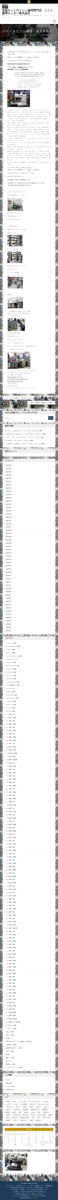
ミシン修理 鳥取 (10, 1009)
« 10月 (15, 1144)
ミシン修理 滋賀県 (11, 908)
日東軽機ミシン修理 (11, 1045)
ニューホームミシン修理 (12, 698)
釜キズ (33, 1117)
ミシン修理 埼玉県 (11, 766)
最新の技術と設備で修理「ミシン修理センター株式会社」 (30, 1193)
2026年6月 (8, 472)
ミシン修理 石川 (10, 918)
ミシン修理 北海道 (11, 740)
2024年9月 (8, 540)
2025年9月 (8, 501)
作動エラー (18, 1107)
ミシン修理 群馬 (10, 957)
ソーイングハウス (10, 688)
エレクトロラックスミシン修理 (14, 656)
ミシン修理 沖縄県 (11, 902)
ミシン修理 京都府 (11, 724)
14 (22, 1138)
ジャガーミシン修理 (11, 672)
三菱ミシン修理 (10, 1032)
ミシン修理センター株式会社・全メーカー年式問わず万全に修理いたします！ (29, 1189)
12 (8, 1138)
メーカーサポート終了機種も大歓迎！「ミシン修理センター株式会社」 (30, 1195)
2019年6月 (8, 592)
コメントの (10, 1086)
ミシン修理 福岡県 (11, 941)
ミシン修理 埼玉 (10, 763)
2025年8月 (8, 504)
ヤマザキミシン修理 (11, 1025)
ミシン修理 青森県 (11, 986)
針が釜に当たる (23, 1120)
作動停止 (25, 1107)
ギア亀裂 (8, 1101)
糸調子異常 (8, 1115)
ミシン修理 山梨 (10, 821)
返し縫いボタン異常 (42, 1115)
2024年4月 (8, 556)
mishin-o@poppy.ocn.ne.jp (14, 377)
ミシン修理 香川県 (11, 999)
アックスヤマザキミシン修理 (13, 646)
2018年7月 (8, 621)
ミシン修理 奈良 (10, 782)
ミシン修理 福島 (10, 944)
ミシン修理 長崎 (10, 970)
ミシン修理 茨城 (10, 964)
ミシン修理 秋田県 (11, 954)
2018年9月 (8, 614)
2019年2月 (8, 598)
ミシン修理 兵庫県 (11, 737)
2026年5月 (8, 475)
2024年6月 (8, 549)
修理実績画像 (49, 1185)
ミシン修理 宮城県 (11, 792)
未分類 (7, 1054)
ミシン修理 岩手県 (11, 844)
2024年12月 (9, 530)
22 (29, 1140)
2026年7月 (8, 468)
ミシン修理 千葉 (10, 743)
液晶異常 (14, 1112)
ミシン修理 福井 (10, 931)
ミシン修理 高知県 (11, 1006)
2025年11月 (8, 494)
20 (15, 1140)
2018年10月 (8, 611)
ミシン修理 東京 (10, 886)
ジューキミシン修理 (11, 678)
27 (15, 1142)
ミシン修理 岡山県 (11, 837)
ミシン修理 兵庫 (10, 734)
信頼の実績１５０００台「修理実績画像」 (18, 69)
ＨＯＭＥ (47, 1187)
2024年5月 (8, 553)
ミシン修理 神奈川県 (11, 928)
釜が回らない (15, 1117)
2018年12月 (8, 604)
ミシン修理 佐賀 (10, 727)
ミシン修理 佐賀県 (11, 730)
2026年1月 (8, 488)
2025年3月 (8, 520)
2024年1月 (8, 566)
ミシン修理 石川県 (11, 921)
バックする (8, 1104)
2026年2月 (8, 485)
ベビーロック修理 (10, 708)
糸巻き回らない (46, 1112)
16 (35, 1138)
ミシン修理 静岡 (10, 989)
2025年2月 (8, 523)
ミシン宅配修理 (23, 1104)
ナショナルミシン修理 (11, 695)
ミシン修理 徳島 (10, 860)
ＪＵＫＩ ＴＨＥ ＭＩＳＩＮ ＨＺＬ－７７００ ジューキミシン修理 (24, 437)
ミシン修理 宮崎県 (11, 798)
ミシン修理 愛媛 (10, 866)
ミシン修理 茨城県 (11, 967)
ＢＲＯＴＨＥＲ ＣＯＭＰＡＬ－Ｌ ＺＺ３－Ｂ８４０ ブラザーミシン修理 (25, 434)
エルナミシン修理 (10, 653)
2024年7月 (8, 546)
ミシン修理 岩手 (10, 840)
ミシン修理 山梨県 (11, 824)
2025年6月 (8, 511)
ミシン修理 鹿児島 (11, 1015)
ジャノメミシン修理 (34, 52)
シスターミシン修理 (11, 662)
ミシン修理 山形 (10, 815)
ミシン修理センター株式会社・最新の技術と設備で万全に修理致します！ (29, 1191)
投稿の (9, 1083)
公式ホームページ (10, 1185)
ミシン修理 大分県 (11, 772)
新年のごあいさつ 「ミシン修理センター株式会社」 (19, 1041)
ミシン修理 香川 (10, 996)
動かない (46, 1107)
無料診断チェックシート (22, 1185)
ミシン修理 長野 (10, 976)
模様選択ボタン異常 (35, 1109)
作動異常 (31, 1107)
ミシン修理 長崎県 (11, 973)
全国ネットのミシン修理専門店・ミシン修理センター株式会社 (27, 11)
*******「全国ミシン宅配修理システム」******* (20, 67)
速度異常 (50, 1115)
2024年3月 (8, 559)
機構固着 (8, 1112)
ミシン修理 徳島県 (11, 863)
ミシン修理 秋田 (10, 951)
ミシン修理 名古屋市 (11, 753)
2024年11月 (8, 533)
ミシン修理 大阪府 (11, 779)
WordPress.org (10, 1089)
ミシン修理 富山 (10, 802)
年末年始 (8, 1038)
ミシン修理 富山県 (11, 805)
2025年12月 (9, 491)
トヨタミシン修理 (10, 691)
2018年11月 (8, 608)
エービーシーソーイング (12, 659)
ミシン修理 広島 (10, 853)
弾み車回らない (17, 1109)
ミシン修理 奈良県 (11, 785)
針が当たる (15, 1120)
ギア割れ (14, 1101)
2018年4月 (8, 630)
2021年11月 (8, 579)
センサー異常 (45, 1101)
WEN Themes (34, 1198)
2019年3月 (8, 595)
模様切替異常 (26, 1109)
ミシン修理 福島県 (11, 947)
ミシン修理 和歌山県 (11, 759)
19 (8, 1140)
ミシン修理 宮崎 (10, 795)
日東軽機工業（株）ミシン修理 (14, 1048)
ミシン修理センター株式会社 (13, 1022)
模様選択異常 (45, 1109)
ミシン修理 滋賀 (10, 905)
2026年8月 (8, 465)
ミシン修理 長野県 (11, 980)
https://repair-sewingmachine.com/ (18, 64)
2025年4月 (8, 517)
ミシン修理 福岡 (10, 938)
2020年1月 (8, 585)
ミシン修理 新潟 (10, 879)
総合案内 (22, 1187)
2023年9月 (8, 575)
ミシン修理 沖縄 (10, 899)
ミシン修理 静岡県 (11, 993)
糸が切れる (26, 1112)
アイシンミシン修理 (11, 643)
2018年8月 (8, 617)
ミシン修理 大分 (10, 769)
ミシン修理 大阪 (44, 52)
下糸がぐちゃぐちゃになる (43, 1104)
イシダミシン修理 (10, 649)
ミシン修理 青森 (10, 983)
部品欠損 (8, 1117)
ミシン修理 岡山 (10, 834)
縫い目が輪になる (16, 1115)
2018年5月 (8, 627)
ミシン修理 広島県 (11, 857)
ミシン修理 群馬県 (11, 960)
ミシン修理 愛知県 (11, 876)
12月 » (43, 1144)
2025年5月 (8, 514)
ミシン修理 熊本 (10, 912)
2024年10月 (9, 536)
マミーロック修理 (10, 711)
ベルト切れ (15, 1104)
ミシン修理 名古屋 (11, 750)
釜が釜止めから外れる (24, 1117)
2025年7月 (8, 507)
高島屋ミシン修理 (10, 1064)
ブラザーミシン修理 (11, 704)
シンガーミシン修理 (11, 669)
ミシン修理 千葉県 (11, 747)
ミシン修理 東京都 (11, 889)
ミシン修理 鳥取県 (11, 1012)
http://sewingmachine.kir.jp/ (15, 381)
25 (49, 1140)
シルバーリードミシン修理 (12, 666)
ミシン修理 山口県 (11, 811)
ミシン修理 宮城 (10, 789)
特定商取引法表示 (38, 1187)
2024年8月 (8, 543)
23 (35, 1140)
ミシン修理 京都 (10, 721)
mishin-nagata (22, 52)
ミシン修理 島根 (10, 847)
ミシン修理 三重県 (11, 717)
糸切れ (39, 1112)
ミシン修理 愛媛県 (11, 870)
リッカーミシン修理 (11, 1028)
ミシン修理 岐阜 (10, 827)
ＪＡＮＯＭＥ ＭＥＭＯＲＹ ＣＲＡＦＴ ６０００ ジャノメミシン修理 (25, 443)
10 (42, 1136)
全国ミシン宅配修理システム (37, 1185)
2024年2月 (8, 562)
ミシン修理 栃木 (10, 892)
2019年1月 (8, 601)
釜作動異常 (8, 1120)
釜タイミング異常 (46, 1117)
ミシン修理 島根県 (11, 850)
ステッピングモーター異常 (34, 1101)
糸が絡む (33, 1112)
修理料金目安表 (14, 1187)
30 (35, 1142)
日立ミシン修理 (10, 1051)
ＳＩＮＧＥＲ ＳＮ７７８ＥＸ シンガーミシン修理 (19, 440)
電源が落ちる (38, 1120)
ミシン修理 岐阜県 (11, 831)
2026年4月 (8, 478)
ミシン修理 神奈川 (11, 925)
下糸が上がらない (9, 1107)
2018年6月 (8, 624)
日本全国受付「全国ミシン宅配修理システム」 (19, 180)
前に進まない (38, 1107)
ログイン (8, 1080)
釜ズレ (39, 1117)
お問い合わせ (29, 1187)
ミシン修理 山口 (10, 808)
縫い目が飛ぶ (26, 1115)
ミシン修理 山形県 (11, 818)
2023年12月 (9, 569)
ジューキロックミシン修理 (12, 682)
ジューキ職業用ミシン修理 (12, 685)
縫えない (33, 1115)
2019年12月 (8, 588)
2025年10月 (9, 498)
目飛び (20, 1112)
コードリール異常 (22, 1101)
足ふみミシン (9, 1061)
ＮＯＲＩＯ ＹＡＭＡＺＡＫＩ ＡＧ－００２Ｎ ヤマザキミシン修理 (24, 431)
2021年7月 (8, 582)
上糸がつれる (32, 1104)
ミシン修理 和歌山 (11, 756)
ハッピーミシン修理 (11, 701)
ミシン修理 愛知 (10, 873)
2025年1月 (8, 527)
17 (42, 1138)
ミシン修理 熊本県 (11, 915)
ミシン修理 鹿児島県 (11, 1019)
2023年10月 (9, 572)
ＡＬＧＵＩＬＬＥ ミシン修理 (14, 1067)
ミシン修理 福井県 (11, 934)
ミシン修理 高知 (10, 1002)
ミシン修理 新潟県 (11, 883)
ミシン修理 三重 (10, 714)
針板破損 (31, 1120)
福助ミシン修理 (10, 1057)
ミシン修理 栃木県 (11, 896)
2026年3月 (8, 481)
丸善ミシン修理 (10, 1035)
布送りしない (8, 1109)
